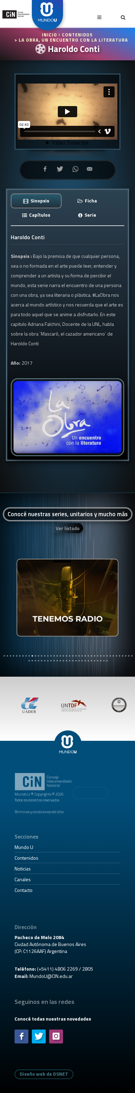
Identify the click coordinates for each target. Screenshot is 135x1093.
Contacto (24, 890)
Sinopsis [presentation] (39, 200)
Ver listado (68, 528)
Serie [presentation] (89, 214)
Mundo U (24, 847)
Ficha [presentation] (90, 200)
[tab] (36, 200)
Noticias (23, 868)
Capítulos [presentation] (39, 214)
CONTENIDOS (77, 35)
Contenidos (26, 857)
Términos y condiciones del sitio (39, 812)
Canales (23, 879)
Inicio (50, 35)
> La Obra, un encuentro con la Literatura (71, 40)
